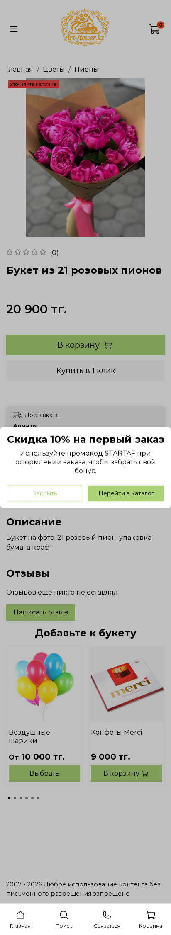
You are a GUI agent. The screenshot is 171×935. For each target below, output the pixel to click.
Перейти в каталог (126, 493)
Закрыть (45, 493)
